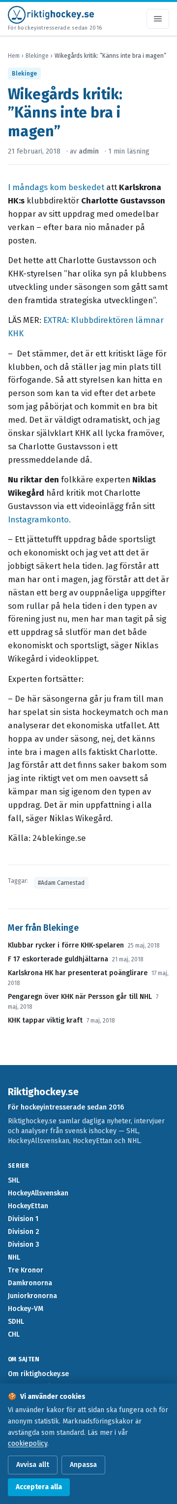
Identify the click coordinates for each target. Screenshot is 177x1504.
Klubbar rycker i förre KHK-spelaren (66, 945)
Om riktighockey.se (38, 1374)
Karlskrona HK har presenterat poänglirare (78, 973)
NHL (14, 1257)
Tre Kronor (25, 1270)
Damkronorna (30, 1283)
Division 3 (23, 1244)
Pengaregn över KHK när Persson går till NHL (80, 996)
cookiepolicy (27, 1443)
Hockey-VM (25, 1309)
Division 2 (23, 1231)
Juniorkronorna (32, 1296)
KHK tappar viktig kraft (45, 1020)
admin (89, 151)
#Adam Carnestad (61, 882)
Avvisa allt (32, 1465)
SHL (14, 1180)
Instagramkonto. (39, 519)
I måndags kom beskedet (57, 187)
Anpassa (83, 1465)
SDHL (16, 1321)
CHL (14, 1334)
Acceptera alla (39, 1487)
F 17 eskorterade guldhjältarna (58, 959)
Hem (14, 55)
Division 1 (23, 1219)
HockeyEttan (28, 1206)
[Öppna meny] (158, 19)
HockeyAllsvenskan (38, 1193)
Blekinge (37, 55)
